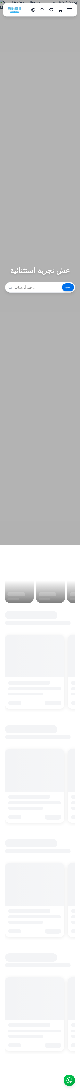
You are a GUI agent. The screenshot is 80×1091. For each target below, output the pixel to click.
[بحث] (42, 10)
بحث (68, 287)
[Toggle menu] (69, 10)
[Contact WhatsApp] (69, 1080)
